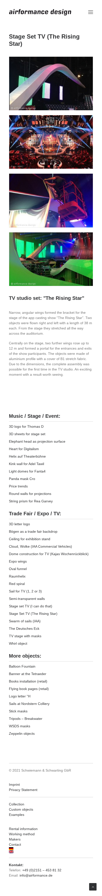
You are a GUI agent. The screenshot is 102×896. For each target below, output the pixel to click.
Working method (22, 834)
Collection (16, 804)
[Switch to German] (51, 848)
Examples (16, 815)
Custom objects (21, 809)
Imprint (14, 785)
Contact (15, 844)
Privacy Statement (23, 790)
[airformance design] (40, 12)
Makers (15, 839)
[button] (90, 12)
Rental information (23, 829)
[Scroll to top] (93, 887)
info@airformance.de (36, 875)
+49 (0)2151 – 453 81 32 (41, 870)
